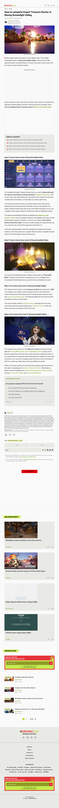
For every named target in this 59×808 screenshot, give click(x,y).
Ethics (29, 749)
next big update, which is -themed (26, 351)
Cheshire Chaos (28, 303)
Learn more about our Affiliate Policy (27, 456)
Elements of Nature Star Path (31, 368)
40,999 (31, 719)
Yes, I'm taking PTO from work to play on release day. (22, 388)
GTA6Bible (46, 772)
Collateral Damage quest (32, 370)
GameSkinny (38, 769)
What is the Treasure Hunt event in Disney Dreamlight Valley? (27, 146)
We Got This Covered (17, 769)
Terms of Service (26, 667)
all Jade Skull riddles (16, 373)
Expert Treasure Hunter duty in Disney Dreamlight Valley (25, 140)
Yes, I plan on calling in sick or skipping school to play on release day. (26, 391)
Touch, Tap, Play (22, 772)
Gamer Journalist (29, 769)
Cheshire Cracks (37, 306)
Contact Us (29, 752)
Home (5, 8)
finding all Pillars (46, 370)
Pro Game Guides (12, 767)
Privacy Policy (33, 667)
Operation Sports (48, 769)
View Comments (29, 471)
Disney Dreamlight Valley (43, 107)
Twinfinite (20, 767)
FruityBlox (31, 772)
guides (20, 440)
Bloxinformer (38, 772)
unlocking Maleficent (34, 373)
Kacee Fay (10, 20)
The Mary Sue (13, 772)
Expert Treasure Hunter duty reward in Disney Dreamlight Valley (28, 143)
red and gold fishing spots (16, 297)
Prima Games (47, 767)
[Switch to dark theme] (51, 5)
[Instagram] (5, 434)
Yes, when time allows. (14, 394)
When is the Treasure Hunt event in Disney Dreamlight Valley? (27, 149)
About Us (29, 747)
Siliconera (8, 769)
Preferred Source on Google (30, 459)
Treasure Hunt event (43, 195)
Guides (10, 8)
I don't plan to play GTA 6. (15, 397)
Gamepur (26, 767)
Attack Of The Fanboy (36, 767)
